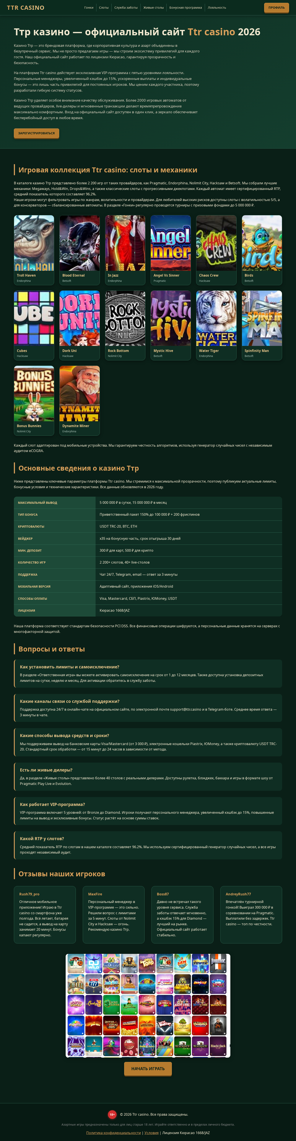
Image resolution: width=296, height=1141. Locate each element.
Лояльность (217, 7)
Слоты (104, 7)
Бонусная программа (185, 7)
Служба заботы (126, 7)
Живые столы (153, 7)
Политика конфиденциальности (113, 1132)
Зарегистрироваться (36, 133)
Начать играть (148, 1068)
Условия (152, 1132)
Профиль (276, 7)
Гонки (88, 7)
